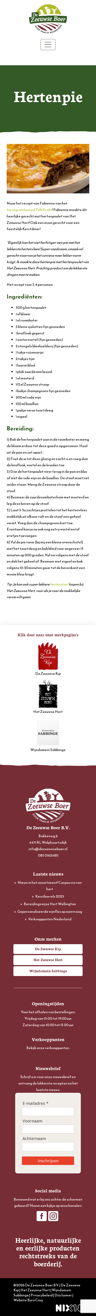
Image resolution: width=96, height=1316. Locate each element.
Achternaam (34, 1138)
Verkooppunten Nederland (49, 919)
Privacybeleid (42, 1295)
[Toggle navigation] (48, 44)
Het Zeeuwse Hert (48, 711)
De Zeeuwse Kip (48, 673)
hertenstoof (59, 584)
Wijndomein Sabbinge (48, 749)
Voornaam (32, 1121)
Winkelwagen (48, 57)
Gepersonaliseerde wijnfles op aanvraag (49, 911)
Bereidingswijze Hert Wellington (50, 904)
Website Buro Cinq (28, 1300)
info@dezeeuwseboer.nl (48, 848)
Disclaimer (63, 1295)
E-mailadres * (35, 1103)
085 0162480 (48, 855)
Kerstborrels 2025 (49, 896)
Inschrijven (48, 1160)
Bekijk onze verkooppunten (47, 1047)
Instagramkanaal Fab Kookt (29, 209)
